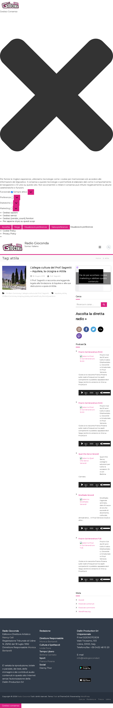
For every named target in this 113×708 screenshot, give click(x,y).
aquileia (58, 293)
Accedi (81, 600)
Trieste (101, 699)
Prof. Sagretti (55, 276)
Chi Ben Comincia (13, 293)
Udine (108, 699)
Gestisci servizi (10, 215)
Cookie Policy (9, 231)
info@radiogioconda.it (88, 658)
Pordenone (91, 699)
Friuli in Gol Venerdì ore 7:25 (90, 539)
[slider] (106, 392)
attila (64, 293)
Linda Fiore (45, 648)
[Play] (82, 392)
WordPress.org (85, 611)
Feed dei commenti (87, 608)
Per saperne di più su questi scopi (19, 221)
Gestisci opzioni (10, 212)
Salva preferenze (60, 227)
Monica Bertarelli (48, 641)
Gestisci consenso (10, 705)
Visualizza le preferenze (35, 227)
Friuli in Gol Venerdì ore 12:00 (91, 403)
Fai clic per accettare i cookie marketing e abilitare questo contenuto (93, 278)
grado (26, 296)
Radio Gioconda (37, 243)
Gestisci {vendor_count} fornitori (18, 218)
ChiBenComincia (9, 296)
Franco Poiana (47, 661)
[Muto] (101, 392)
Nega (17, 227)
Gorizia (82, 699)
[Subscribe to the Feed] (85, 344)
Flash (55, 696)
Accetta (6, 227)
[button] (56, 95)
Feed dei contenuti (86, 604)
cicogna (20, 296)
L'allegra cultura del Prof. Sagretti (35, 293)
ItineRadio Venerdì (86, 495)
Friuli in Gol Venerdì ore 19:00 (91, 352)
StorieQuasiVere (48, 296)
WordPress (85, 696)
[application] (95, 392)
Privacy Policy (9, 233)
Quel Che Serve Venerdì (89, 454)
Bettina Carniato (48, 654)
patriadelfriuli (35, 296)
